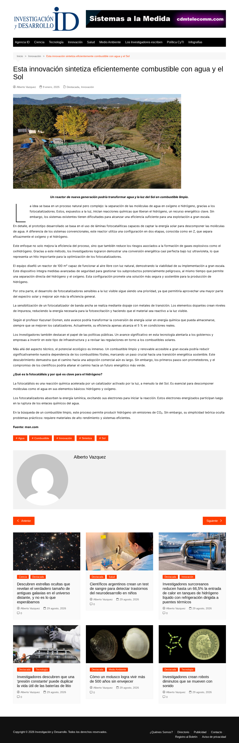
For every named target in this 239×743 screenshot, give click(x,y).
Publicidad (200, 732)
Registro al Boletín (186, 736)
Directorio (183, 732)
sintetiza (87, 438)
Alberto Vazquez (26, 86)
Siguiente (212, 520)
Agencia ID (22, 42)
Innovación (75, 42)
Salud (91, 42)
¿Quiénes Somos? (161, 732)
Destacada (73, 86)
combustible (41, 438)
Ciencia (39, 42)
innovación (65, 438)
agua (21, 438)
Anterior (26, 520)
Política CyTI (175, 42)
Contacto (216, 732)
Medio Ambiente (110, 42)
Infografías (195, 42)
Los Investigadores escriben (143, 42)
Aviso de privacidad (214, 736)
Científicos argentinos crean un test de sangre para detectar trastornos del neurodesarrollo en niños (119, 588)
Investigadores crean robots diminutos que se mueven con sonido (187, 681)
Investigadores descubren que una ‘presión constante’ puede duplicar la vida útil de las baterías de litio (45, 681)
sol (103, 438)
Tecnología (56, 42)
